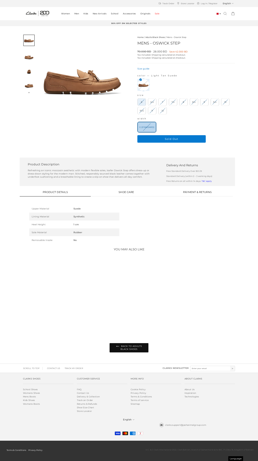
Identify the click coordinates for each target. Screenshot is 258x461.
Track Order (168, 3)
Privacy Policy (138, 393)
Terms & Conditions (141, 396)
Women (65, 13)
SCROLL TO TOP (31, 368)
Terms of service (140, 400)
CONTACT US (53, 368)
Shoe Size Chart (85, 407)
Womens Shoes (31, 393)
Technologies (192, 396)
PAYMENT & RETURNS (197, 192)
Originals (145, 13)
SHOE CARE (126, 192)
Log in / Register (209, 3)
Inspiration (190, 393)
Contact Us (83, 393)
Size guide (143, 68)
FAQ (79, 389)
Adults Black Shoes (155, 37)
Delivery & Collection (88, 396)
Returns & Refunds (87, 404)
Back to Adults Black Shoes (131, 347)
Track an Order (85, 400)
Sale (157, 13)
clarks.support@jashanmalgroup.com (185, 425)
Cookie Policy (138, 389)
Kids (85, 13)
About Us (190, 389)
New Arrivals (100, 13)
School (114, 13)
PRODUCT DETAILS (55, 192)
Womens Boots (31, 404)
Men (76, 13)
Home (140, 37)
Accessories (129, 13)
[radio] (143, 85)
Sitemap (135, 404)
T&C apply (207, 181)
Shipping (156, 55)
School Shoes (30, 389)
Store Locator (187, 3)
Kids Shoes (29, 400)
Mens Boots (29, 396)
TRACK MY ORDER (74, 368)
